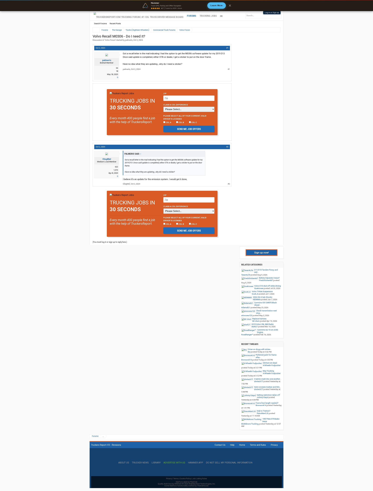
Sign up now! (261, 252)
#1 (227, 48)
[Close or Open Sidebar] (273, 30)
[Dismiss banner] (230, 5)
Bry (249, 352)
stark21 (254, 326)
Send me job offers (189, 129)
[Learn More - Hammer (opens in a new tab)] (186, 5)
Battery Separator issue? (269, 278)
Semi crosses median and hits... (267, 387)
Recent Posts (115, 23)
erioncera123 (246, 315)
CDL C (194, 122)
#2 (227, 147)
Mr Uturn (255, 321)
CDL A (168, 122)
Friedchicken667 (266, 280)
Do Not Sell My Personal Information (229, 463)
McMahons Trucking (249, 424)
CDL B (181, 122)
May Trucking (268, 371)
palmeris (128, 40)
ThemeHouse (202, 486)
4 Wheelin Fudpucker (271, 365)
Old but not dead (270, 363)
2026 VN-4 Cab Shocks (262, 297)
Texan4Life (245, 275)
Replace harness (259, 319)
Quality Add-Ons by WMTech (186, 484)
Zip (165, 93)
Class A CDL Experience (175, 105)
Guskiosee (258, 288)
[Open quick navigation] (276, 30)
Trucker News (140, 463)
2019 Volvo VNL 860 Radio (262, 324)
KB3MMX (257, 299)
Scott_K (255, 294)
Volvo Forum (110, 40)
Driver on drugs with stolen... (260, 349)
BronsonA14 (246, 360)
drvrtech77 (258, 381)
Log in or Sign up (272, 12)
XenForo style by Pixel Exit (186, 482)
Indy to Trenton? (263, 411)
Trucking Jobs (208, 16)
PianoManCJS (263, 413)
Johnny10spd (262, 397)
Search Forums (100, 23)
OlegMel (106, 159)
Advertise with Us (174, 463)
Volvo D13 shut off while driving (267, 286)
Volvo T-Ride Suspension (262, 291)
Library (156, 463)
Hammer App (195, 463)
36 (117, 68)
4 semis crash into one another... (267, 379)
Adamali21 (245, 307)
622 (116, 167)
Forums (191, 16)
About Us (123, 463)
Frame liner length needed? (267, 403)
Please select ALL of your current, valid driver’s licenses (184, 117)
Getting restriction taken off (268, 395)
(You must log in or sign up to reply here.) (110, 242)
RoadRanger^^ (247, 335)
